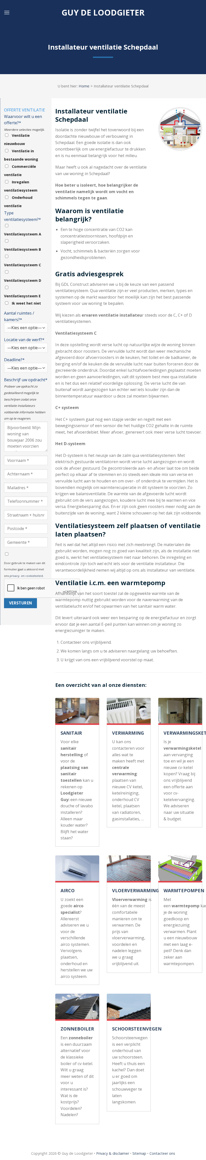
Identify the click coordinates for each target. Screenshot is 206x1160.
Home (84, 85)
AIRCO (68, 890)
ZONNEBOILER (77, 1029)
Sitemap (139, 1153)
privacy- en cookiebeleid (26, 576)
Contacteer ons (162, 1153)
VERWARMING (128, 733)
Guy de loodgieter (103, 13)
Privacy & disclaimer (112, 1153)
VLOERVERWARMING (135, 890)
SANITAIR (71, 733)
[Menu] (7, 12)
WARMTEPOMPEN (184, 890)
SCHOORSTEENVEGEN (137, 1029)
